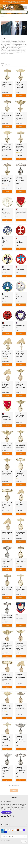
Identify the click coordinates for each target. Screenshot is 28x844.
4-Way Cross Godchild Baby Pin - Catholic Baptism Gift (7, 116)
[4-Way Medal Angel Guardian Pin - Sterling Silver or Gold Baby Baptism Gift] (21, 106)
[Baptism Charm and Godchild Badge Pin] (21, 552)
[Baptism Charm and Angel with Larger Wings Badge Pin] (21, 406)
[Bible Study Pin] (21, 608)
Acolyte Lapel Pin (6, 269)
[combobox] (14, 11)
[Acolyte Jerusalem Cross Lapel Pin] (21, 230)
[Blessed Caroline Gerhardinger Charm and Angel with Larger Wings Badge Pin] (7, 635)
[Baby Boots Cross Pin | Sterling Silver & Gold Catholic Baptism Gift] (7, 344)
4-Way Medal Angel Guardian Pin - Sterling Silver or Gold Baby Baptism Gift (20, 117)
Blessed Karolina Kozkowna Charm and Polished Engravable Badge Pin (6, 831)
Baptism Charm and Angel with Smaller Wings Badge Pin (20, 445)
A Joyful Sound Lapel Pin (21, 212)
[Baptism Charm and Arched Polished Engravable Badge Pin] (21, 464)
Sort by (2, 63)
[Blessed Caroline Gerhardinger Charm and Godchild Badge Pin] (21, 697)
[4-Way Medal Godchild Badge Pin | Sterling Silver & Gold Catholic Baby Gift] (7, 169)
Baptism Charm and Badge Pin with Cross (20, 534)
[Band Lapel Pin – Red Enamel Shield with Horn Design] (7, 406)
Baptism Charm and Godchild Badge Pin (20, 560)
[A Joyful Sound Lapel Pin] (21, 202)
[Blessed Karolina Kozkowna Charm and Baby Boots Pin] (7, 790)
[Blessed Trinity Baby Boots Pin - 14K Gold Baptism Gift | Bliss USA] (21, 820)
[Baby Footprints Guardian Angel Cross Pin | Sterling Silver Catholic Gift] (21, 375)
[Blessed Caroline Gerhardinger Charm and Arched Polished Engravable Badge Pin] (7, 666)
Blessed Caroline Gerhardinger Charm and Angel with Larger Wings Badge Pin (7, 646)
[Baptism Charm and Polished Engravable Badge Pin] (21, 580)
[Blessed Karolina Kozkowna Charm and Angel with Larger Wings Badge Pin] (21, 728)
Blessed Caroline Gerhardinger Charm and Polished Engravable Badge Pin (7, 739)
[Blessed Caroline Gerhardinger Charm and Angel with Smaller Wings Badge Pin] (21, 635)
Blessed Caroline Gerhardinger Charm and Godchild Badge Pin (21, 708)
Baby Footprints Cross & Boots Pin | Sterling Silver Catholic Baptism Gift (6, 386)
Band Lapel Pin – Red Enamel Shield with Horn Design (6, 417)
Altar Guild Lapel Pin (6, 297)
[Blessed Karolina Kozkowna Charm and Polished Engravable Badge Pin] (7, 820)
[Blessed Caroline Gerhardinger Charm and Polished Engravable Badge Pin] (7, 728)
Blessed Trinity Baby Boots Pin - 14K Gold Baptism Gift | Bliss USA (20, 830)
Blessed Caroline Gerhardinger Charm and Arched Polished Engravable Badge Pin (7, 677)
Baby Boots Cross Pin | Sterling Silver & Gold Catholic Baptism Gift (6, 354)
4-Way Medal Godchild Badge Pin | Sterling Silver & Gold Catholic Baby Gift (7, 180)
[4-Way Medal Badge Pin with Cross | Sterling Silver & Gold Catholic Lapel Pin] (7, 137)
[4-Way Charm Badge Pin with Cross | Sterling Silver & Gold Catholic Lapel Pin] (21, 75)
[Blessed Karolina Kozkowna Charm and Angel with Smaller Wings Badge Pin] (7, 759)
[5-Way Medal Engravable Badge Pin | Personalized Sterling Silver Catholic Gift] (21, 169)
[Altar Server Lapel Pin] (21, 286)
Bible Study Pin (19, 618)
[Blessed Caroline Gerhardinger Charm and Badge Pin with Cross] (7, 697)
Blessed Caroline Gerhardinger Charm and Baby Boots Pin (21, 676)
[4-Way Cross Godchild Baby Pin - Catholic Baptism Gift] (7, 106)
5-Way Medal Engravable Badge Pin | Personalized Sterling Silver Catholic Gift (20, 180)
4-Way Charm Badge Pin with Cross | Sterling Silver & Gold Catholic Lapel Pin (21, 86)
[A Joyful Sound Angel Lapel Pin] (7, 202)
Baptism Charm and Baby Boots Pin (20, 503)
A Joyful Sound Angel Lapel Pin (6, 212)
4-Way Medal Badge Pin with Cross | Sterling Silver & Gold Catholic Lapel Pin (7, 148)
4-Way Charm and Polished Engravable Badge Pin (7, 84)
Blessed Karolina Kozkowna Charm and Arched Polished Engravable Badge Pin (20, 770)
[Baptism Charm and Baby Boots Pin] (21, 495)
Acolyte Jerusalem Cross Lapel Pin (20, 241)
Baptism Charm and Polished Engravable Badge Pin (20, 589)
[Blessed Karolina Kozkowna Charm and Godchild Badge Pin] (21, 790)
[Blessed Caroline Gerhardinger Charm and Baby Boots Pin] (21, 666)
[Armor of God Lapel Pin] (21, 315)
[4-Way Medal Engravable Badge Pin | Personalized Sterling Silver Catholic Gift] (21, 137)
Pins (5, 16)
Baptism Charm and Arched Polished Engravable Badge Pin (20, 474)
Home (2, 16)
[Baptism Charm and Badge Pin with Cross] (21, 524)
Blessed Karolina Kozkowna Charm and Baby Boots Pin (7, 800)
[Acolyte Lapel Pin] (7, 259)
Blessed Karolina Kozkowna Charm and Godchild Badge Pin (20, 801)
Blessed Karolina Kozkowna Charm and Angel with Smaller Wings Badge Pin (6, 770)
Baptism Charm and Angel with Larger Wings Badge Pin (20, 415)
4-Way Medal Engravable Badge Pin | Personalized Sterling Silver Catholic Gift (20, 148)
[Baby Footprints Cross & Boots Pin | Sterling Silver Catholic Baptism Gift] (7, 375)
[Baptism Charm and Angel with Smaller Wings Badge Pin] (21, 436)
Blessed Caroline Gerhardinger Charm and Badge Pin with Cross (7, 708)
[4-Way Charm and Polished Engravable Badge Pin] (7, 75)
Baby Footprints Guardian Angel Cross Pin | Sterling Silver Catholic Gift (20, 385)
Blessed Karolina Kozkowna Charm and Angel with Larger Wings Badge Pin (20, 739)
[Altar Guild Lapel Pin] (7, 286)
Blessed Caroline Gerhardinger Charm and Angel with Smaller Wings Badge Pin (21, 646)
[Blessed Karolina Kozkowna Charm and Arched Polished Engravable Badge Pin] (21, 759)
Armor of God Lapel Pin (20, 326)
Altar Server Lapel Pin (20, 297)
